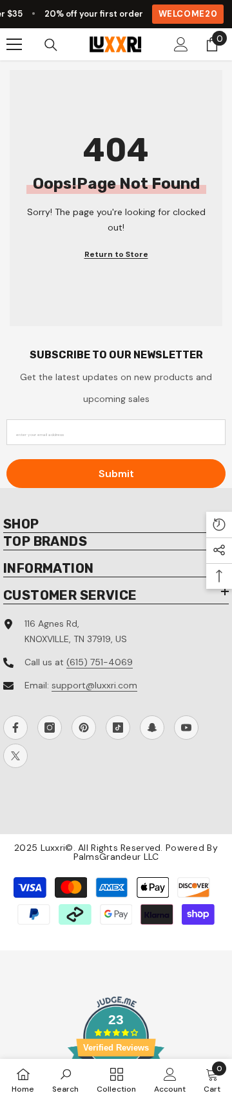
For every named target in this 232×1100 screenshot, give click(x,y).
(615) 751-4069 (99, 662)
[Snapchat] (152, 727)
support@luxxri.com (94, 685)
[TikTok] (118, 727)
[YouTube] (186, 727)
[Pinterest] (84, 727)
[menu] (14, 44)
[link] (65, 1079)
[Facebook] (15, 727)
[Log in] (181, 44)
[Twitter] (15, 756)
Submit (116, 473)
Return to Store (116, 254)
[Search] (51, 45)
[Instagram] (49, 727)
